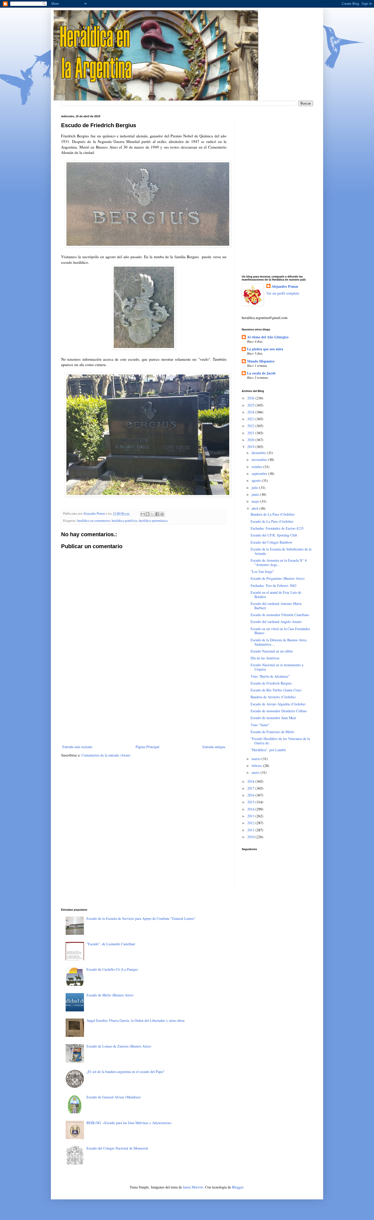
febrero (257, 765)
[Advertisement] (143, 701)
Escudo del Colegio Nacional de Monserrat (117, 1148)
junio (256, 494)
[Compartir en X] (152, 514)
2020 (251, 439)
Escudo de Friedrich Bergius (271, 683)
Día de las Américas (265, 658)
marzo (257, 758)
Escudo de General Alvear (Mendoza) (114, 1097)
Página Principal (147, 746)
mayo (256, 501)
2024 (251, 412)
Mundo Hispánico (261, 361)
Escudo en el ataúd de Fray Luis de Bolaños (276, 594)
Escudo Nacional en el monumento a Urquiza (277, 667)
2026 (251, 398)
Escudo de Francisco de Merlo (272, 731)
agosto (257, 480)
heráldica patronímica (153, 520)
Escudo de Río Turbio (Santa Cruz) (276, 690)
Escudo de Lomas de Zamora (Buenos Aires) (119, 1046)
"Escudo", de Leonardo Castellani (111, 943)
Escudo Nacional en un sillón (272, 651)
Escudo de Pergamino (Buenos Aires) (278, 578)
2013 (251, 816)
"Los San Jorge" (262, 571)
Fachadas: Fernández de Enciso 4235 (277, 528)
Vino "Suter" (260, 724)
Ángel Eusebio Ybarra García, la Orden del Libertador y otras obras (135, 1020)
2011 (251, 829)
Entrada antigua (214, 746)
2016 (251, 795)
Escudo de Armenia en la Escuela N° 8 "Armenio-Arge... (279, 562)
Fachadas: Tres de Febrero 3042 (273, 585)
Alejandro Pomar (284, 286)
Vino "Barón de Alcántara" (270, 676)
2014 (251, 809)
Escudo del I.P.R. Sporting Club (274, 535)
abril (255, 508)
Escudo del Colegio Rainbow (271, 542)
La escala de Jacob (261, 373)
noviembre (260, 459)
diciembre (259, 452)
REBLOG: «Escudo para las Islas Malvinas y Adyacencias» (129, 1122)
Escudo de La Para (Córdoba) (272, 521)
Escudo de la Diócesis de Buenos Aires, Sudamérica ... (279, 642)
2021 (251, 432)
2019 (251, 446)
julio (255, 487)
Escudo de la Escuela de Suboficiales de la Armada (281, 551)
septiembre (260, 473)
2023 (251, 418)
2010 (251, 836)
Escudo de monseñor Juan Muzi (273, 717)
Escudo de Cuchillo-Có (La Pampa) (112, 969)
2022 (251, 425)
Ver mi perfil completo (282, 293)
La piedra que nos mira (265, 349)
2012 (251, 822)
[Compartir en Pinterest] (162, 514)
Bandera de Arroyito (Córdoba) (273, 696)
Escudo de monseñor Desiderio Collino (279, 710)
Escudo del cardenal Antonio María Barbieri (276, 605)
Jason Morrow (193, 1187)
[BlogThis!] (147, 514)
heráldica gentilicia (124, 520)
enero (256, 772)
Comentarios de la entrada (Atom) (106, 755)
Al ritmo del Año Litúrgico (268, 337)
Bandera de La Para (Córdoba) (273, 514)
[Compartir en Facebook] (157, 514)
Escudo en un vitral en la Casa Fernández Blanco (280, 630)
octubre (257, 466)
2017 (251, 788)
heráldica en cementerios (93, 520)
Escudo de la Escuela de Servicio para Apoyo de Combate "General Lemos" (141, 918)
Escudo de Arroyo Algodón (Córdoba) (278, 704)
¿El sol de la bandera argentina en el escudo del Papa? (125, 1071)
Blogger (237, 1187)
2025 (251, 405)
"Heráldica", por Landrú (268, 749)
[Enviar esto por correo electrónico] (142, 514)
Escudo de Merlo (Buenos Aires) (110, 995)
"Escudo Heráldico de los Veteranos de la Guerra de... (280, 740)
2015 (251, 802)
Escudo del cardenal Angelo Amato (276, 621)
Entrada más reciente (77, 746)
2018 (251, 781)
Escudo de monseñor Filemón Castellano (280, 614)
